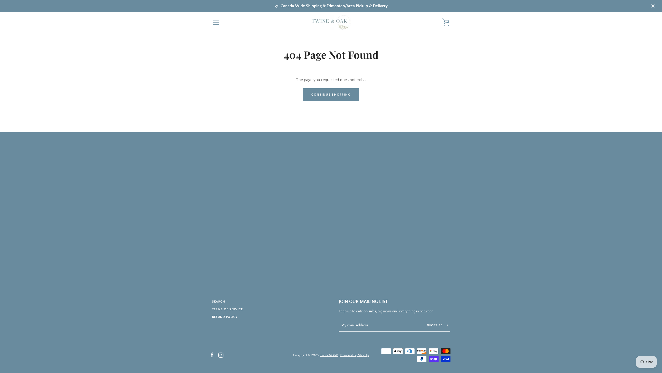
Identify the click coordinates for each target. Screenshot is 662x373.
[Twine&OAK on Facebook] (212, 355)
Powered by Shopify (354, 355)
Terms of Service (227, 309)
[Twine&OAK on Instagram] (220, 355)
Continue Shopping (331, 94)
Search (218, 301)
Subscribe (435, 325)
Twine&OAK (329, 355)
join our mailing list (363, 301)
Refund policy (225, 317)
